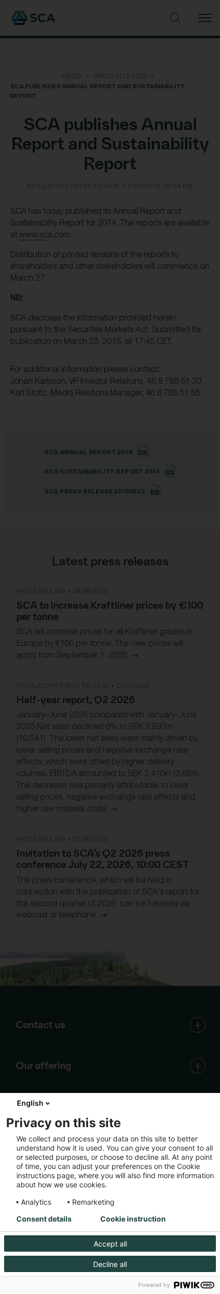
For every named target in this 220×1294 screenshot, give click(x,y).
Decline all (110, 1264)
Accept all (110, 1243)
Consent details (44, 1219)
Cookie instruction (133, 1219)
